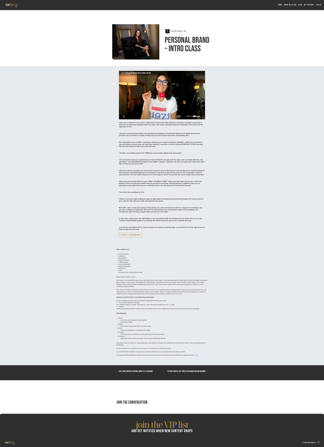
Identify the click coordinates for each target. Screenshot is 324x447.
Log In (318, 5)
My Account (309, 5)
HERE (196, 355)
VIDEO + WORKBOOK (130, 235)
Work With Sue (290, 5)
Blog (300, 5)
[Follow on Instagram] (318, 442)
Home (280, 5)
